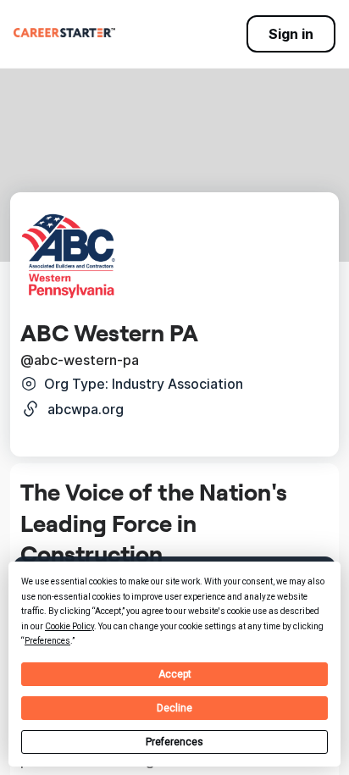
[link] (64, 32)
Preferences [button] (47, 640)
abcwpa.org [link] (85, 409)
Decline (174, 708)
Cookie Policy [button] (69, 626)
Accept (174, 674)
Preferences (174, 742)
